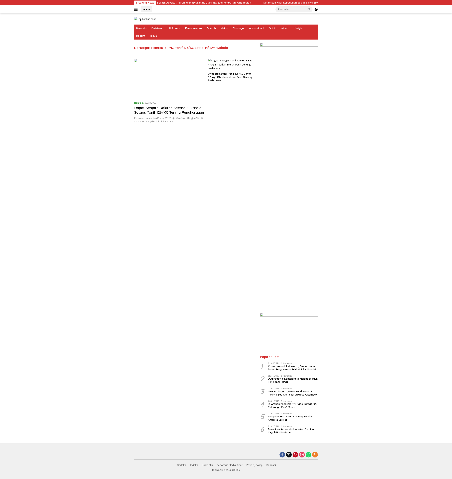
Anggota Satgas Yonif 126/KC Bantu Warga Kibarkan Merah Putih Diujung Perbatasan (230, 77)
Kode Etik (207, 465)
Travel (153, 35)
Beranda (141, 28)
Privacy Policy (254, 465)
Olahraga (238, 28)
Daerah (211, 28)
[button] (309, 9)
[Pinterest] (295, 455)
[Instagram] (302, 455)
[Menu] (136, 9)
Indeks (146, 9)
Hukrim (173, 28)
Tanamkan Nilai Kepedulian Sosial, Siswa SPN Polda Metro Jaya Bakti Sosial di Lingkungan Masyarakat (310, 2)
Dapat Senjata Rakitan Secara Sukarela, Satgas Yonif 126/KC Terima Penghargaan (169, 110)
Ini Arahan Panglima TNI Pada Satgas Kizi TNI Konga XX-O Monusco (292, 405)
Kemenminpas (193, 28)
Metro (224, 28)
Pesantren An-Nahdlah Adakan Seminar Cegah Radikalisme (291, 431)
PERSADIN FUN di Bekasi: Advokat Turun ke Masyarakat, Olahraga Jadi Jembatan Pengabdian (177, 2)
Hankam (139, 102)
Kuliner (284, 28)
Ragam (140, 35)
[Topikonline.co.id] (145, 18)
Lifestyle (297, 28)
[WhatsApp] (308, 455)
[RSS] (315, 455)
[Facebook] (282, 455)
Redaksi (181, 465)
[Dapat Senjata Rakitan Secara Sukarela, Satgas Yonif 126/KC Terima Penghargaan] (169, 78)
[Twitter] (289, 455)
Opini (272, 28)
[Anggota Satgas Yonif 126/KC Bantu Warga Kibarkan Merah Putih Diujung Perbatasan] (231, 64)
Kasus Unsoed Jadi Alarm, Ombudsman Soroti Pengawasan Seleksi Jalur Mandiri (292, 368)
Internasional (256, 28)
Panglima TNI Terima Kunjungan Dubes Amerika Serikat (291, 418)
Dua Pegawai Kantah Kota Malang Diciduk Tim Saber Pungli (293, 380)
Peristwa (156, 28)
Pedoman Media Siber (230, 465)
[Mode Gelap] (316, 9)
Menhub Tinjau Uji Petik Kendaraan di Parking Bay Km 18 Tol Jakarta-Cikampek (292, 393)
